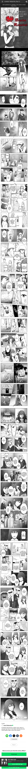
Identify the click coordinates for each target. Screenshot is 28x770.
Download (14, 754)
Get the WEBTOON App (17, 764)
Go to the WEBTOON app (14, 767)
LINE (7, 735)
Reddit (21, 735)
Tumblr (17, 735)
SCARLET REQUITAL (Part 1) (12, 1)
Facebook (10, 735)
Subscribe (14, 739)
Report (14, 744)
